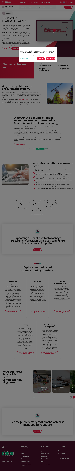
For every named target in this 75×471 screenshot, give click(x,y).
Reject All (41, 58)
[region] (38, 54)
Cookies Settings (24, 58)
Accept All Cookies (51, 58)
